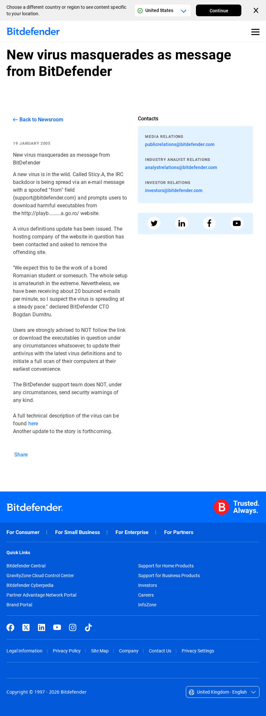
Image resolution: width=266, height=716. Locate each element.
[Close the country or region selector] (257, 10)
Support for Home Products (166, 566)
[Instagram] (73, 627)
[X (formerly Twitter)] (26, 627)
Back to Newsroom (41, 119)
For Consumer (23, 532)
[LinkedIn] (41, 627)
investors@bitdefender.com (173, 190)
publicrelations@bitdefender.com (179, 144)
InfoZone (147, 605)
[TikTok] (88, 627)
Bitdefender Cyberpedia (30, 585)
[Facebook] (10, 627)
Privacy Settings (198, 651)
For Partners (178, 532)
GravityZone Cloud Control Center (40, 575)
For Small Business (77, 532)
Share (20, 454)
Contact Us (160, 651)
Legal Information (24, 651)
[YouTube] (57, 627)
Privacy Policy (67, 651)
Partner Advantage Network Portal (41, 595)
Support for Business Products (169, 575)
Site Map (100, 651)
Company (129, 651)
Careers (146, 595)
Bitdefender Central (25, 566)
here (33, 423)
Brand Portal (19, 605)
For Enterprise (132, 532)
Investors (147, 585)
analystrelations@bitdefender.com (181, 167)
